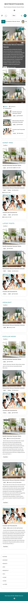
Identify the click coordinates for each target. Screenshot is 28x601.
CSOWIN (4, 577)
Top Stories (12, 106)
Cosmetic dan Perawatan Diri (10, 212)
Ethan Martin (20, 115)
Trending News (7, 108)
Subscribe (25, 15)
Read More (5, 457)
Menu (14, 15)
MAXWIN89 (5, 560)
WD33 (4, 574)
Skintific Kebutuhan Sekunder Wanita (10, 21)
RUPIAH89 (5, 556)
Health (5, 67)
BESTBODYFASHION (14, 4)
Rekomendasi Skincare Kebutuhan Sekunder (14, 188)
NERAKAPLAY (6, 570)
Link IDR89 (5, 584)
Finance (14, 133)
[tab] (5, 106)
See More (5, 145)
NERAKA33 (5, 563)
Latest (6, 106)
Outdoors (9, 190)
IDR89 (4, 567)
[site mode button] (6, 15)
